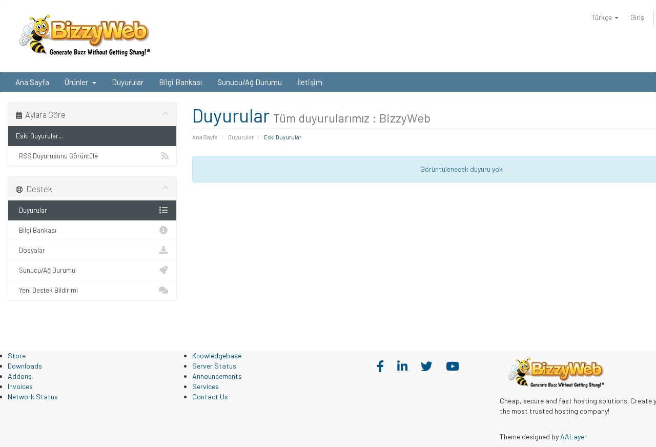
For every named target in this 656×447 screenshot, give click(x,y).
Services (205, 386)
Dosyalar (30, 250)
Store (17, 355)
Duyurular (128, 82)
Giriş (637, 17)
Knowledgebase (216, 355)
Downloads (25, 365)
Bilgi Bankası (180, 82)
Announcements (217, 376)
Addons (20, 376)
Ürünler (78, 82)
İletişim (309, 82)
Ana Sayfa (32, 82)
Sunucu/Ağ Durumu (249, 82)
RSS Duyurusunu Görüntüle (57, 155)
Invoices (20, 386)
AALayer (573, 436)
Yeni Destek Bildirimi (47, 290)
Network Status (33, 396)
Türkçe (602, 17)
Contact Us (210, 396)
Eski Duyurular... (39, 135)
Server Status (214, 365)
